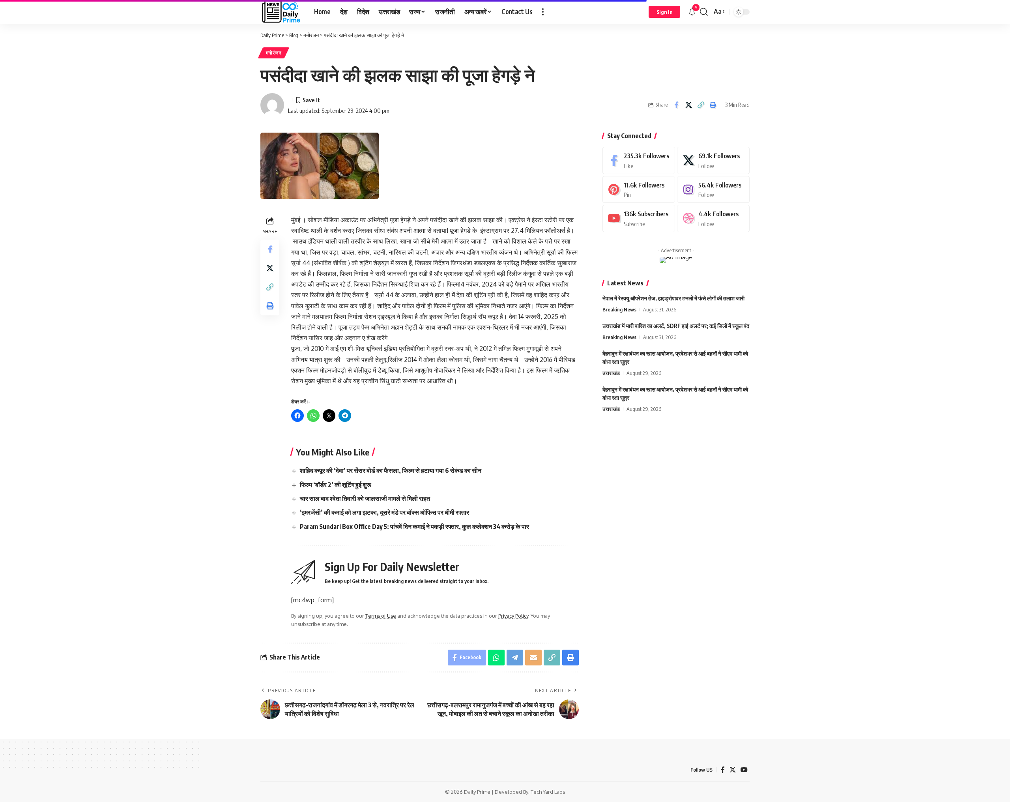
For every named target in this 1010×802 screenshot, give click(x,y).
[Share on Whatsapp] (496, 657)
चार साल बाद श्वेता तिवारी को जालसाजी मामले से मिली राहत (365, 498)
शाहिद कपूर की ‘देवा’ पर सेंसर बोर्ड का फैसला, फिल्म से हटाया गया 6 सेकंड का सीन (390, 470)
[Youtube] (638, 218)
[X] (713, 160)
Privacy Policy (513, 616)
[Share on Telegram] (515, 657)
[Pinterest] (638, 189)
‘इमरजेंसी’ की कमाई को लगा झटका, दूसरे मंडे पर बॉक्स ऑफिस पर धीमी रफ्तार (384, 512)
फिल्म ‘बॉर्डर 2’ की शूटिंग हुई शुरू (335, 485)
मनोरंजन (274, 53)
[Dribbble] (713, 218)
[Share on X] (688, 105)
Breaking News (619, 309)
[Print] (712, 105)
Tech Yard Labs (548, 792)
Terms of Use (380, 616)
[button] (542, 12)
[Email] (533, 657)
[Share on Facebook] (676, 105)
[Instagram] (713, 189)
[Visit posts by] (272, 105)
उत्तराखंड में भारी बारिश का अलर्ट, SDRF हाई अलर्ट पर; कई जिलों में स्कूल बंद (675, 325)
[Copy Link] (700, 105)
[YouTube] (744, 770)
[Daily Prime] (280, 12)
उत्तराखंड (611, 373)
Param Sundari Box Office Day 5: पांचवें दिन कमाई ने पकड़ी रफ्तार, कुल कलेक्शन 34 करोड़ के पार (414, 526)
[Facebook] (638, 160)
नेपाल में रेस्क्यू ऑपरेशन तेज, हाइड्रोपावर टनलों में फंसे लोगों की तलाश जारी (673, 298)
